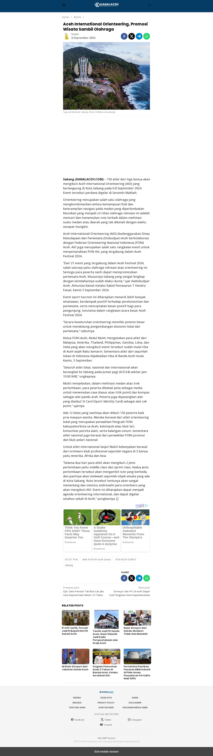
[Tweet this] (131, 36)
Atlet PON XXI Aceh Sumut (96, 559)
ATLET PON (71, 559)
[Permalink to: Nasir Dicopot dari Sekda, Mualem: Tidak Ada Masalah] (137, 618)
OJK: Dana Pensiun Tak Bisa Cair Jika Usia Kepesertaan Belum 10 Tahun (83, 591)
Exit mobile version (107, 751)
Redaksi (77, 702)
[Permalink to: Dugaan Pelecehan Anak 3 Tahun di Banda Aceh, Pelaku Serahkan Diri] (106, 656)
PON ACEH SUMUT (125, 559)
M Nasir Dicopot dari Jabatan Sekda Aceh (75, 668)
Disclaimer (135, 702)
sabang (69, 565)
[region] (106, 146)
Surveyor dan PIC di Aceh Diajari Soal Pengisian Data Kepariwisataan (129, 591)
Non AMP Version (106, 738)
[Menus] (63, 5)
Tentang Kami (77, 707)
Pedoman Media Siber (135, 707)
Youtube (108, 724)
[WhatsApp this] (146, 36)
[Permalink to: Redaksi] (66, 36)
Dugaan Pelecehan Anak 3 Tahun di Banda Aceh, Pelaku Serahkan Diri (105, 671)
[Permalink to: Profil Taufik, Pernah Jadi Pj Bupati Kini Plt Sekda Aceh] (75, 618)
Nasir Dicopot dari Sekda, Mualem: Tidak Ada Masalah (136, 631)
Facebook (79, 719)
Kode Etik (106, 697)
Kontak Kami (106, 707)
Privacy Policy (106, 702)
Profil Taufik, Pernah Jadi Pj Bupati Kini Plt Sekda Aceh (75, 631)
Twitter (108, 719)
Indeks (77, 697)
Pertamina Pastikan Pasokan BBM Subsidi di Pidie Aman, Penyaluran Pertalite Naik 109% (137, 672)
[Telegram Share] (139, 36)
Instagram (136, 719)
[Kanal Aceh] (106, 4)
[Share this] (124, 36)
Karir (135, 697)
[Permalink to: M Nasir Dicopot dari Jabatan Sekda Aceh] (75, 656)
